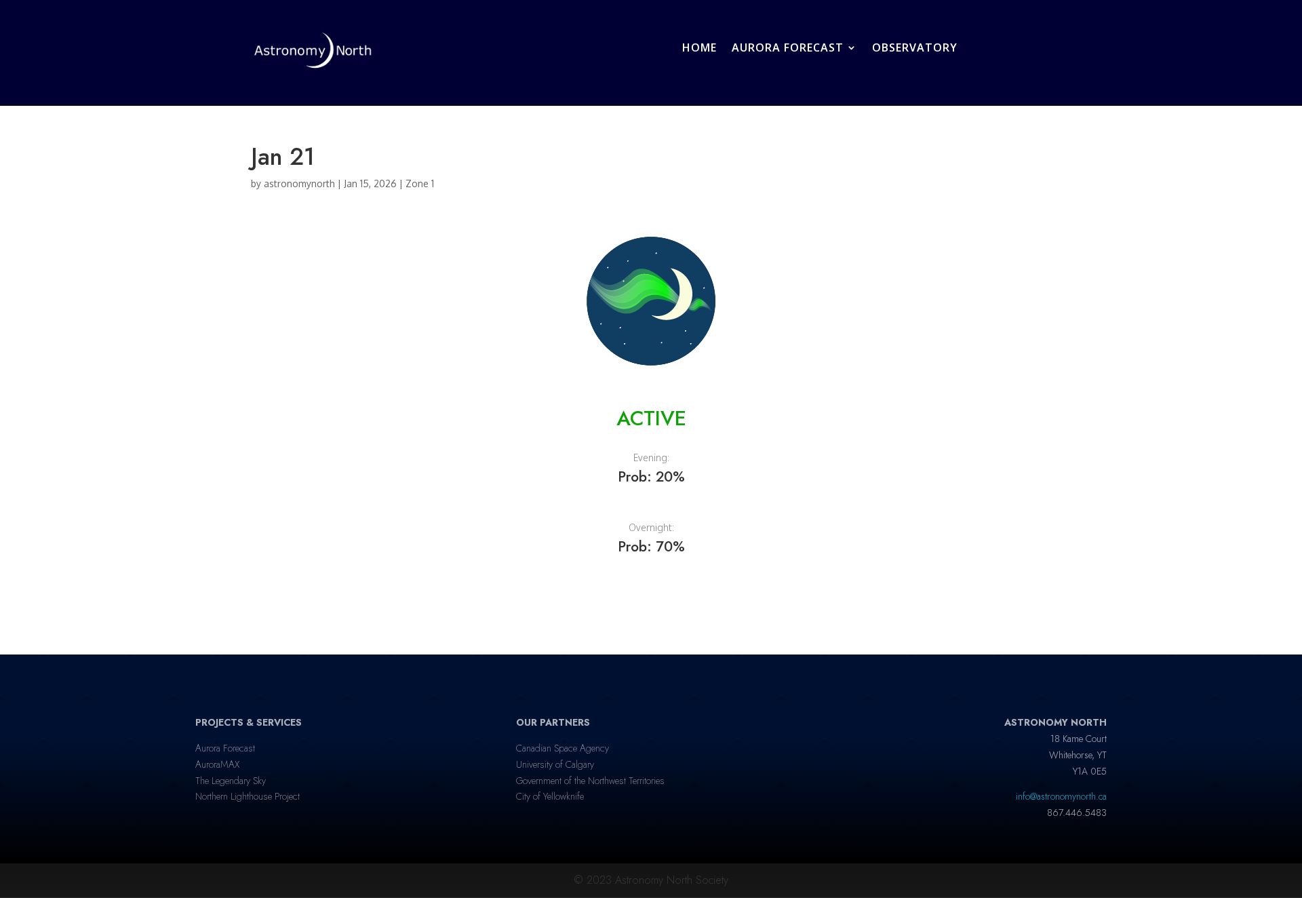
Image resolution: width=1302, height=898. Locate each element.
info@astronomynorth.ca (1061, 796)
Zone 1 (420, 183)
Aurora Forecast (788, 47)
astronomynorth (299, 183)
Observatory (915, 47)
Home (699, 47)
